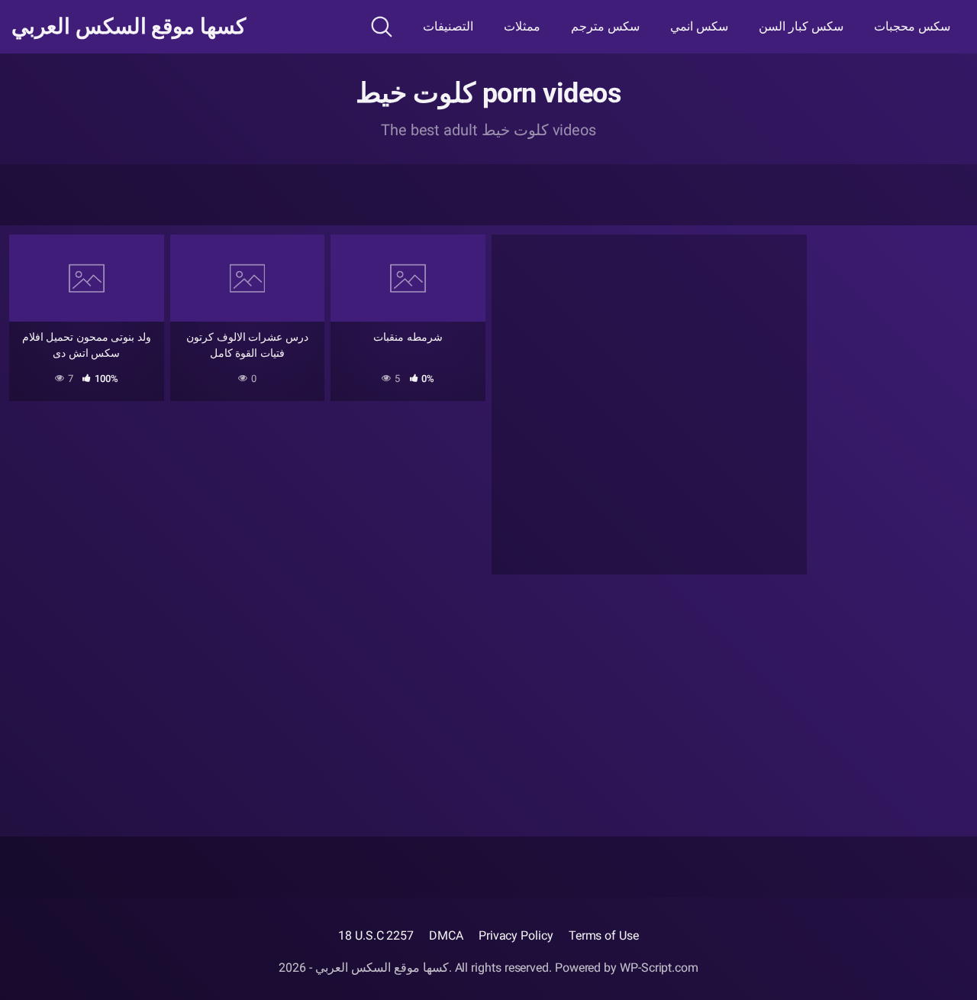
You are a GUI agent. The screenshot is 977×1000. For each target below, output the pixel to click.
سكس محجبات (912, 26)
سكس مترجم (605, 26)
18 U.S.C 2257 (376, 935)
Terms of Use (604, 935)
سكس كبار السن (801, 26)
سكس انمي (699, 26)
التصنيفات (448, 26)
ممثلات (522, 26)
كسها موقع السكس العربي (128, 27)
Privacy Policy (516, 935)
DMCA (446, 935)
